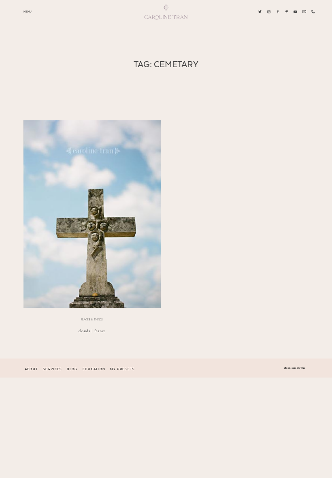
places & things (92, 319)
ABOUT (31, 369)
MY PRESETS (122, 369)
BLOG (72, 369)
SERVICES (52, 369)
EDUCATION (94, 369)
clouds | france (92, 330)
